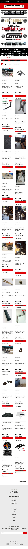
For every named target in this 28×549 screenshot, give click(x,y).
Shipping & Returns (14, 503)
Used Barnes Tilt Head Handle (19, 87)
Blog (14, 520)
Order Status (14, 501)
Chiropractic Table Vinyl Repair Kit (6, 157)
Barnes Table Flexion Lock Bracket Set (20, 122)
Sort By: (10, 64)
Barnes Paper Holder (20, 428)
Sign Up (22, 1)
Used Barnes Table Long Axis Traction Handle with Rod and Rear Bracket (7, 262)
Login (18, 1)
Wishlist (14, 498)
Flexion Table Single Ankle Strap (7, 429)
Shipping (14, 515)
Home (2, 57)
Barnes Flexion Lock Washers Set (7, 396)
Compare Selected (22, 481)
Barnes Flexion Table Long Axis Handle (20, 396)
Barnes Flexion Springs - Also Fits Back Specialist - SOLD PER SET (19, 462)
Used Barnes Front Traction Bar (19, 264)
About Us (14, 514)
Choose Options (7, 473)
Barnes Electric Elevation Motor (19, 193)
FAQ (14, 518)
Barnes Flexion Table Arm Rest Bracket (7, 119)
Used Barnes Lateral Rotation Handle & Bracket (7, 229)
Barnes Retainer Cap (20, 295)
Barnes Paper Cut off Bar (7, 296)
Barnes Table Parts (8, 57)
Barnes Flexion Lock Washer (20, 364)
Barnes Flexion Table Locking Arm (7, 364)
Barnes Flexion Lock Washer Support (7, 87)
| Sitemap (16, 541)
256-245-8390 (6, 1)
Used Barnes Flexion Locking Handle (20, 331)
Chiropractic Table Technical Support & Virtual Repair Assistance (7, 465)
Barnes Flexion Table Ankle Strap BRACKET (20, 157)
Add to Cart (7, 96)
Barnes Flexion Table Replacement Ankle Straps (7, 191)
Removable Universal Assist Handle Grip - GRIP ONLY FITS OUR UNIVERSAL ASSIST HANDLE (7, 333)
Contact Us (14, 512)
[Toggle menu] (2, 2)
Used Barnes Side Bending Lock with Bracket (19, 229)
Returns (14, 517)
